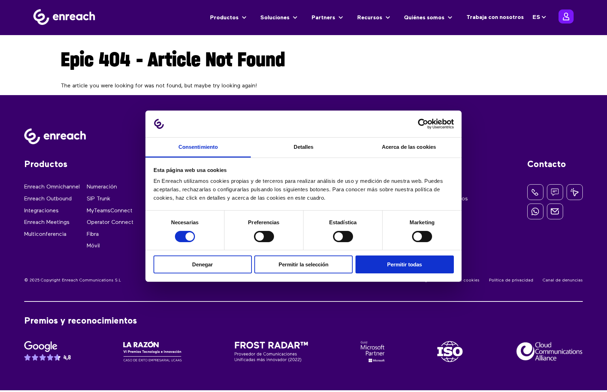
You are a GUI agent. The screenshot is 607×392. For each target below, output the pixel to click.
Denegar (202, 264)
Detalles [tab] (304, 147)
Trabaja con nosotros (495, 17)
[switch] (264, 236)
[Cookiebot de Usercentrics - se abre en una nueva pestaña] (423, 124)
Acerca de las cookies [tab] (409, 147)
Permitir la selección (303, 264)
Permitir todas (404, 264)
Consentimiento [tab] (198, 147)
